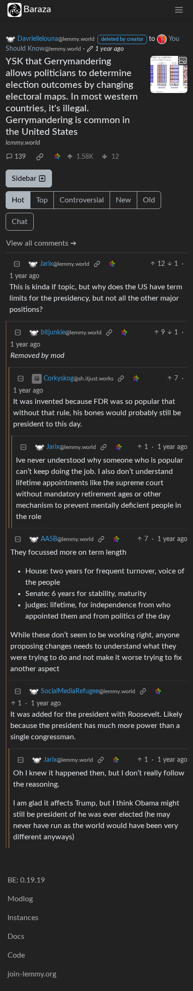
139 (20, 157)
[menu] (179, 9)
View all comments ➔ (41, 243)
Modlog (20, 899)
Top (42, 200)
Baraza (37, 9)
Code (16, 955)
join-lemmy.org (31, 974)
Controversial (81, 200)
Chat (20, 221)
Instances (22, 917)
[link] (40, 157)
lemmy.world (23, 142)
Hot (18, 200)
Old (149, 200)
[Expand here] (168, 74)
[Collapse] (16, 264)
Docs (15, 936)
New (123, 200)
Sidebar (24, 178)
